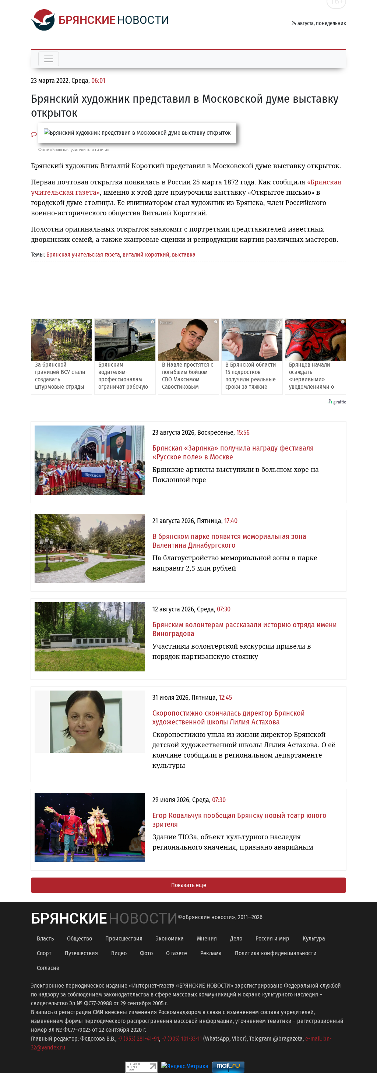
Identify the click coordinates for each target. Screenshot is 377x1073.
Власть (45, 938)
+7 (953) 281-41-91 (138, 1038)
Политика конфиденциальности (276, 953)
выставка (183, 254)
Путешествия (81, 953)
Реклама (211, 953)
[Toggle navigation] (48, 59)
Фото (146, 953)
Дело (236, 938)
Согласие (48, 967)
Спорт (44, 953)
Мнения (207, 938)
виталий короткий (146, 254)
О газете (176, 953)
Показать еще (188, 885)
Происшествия (123, 938)
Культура (314, 938)
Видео (119, 953)
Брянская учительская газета (83, 254)
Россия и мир (272, 938)
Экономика (170, 938)
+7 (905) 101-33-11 (182, 1038)
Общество (79, 938)
